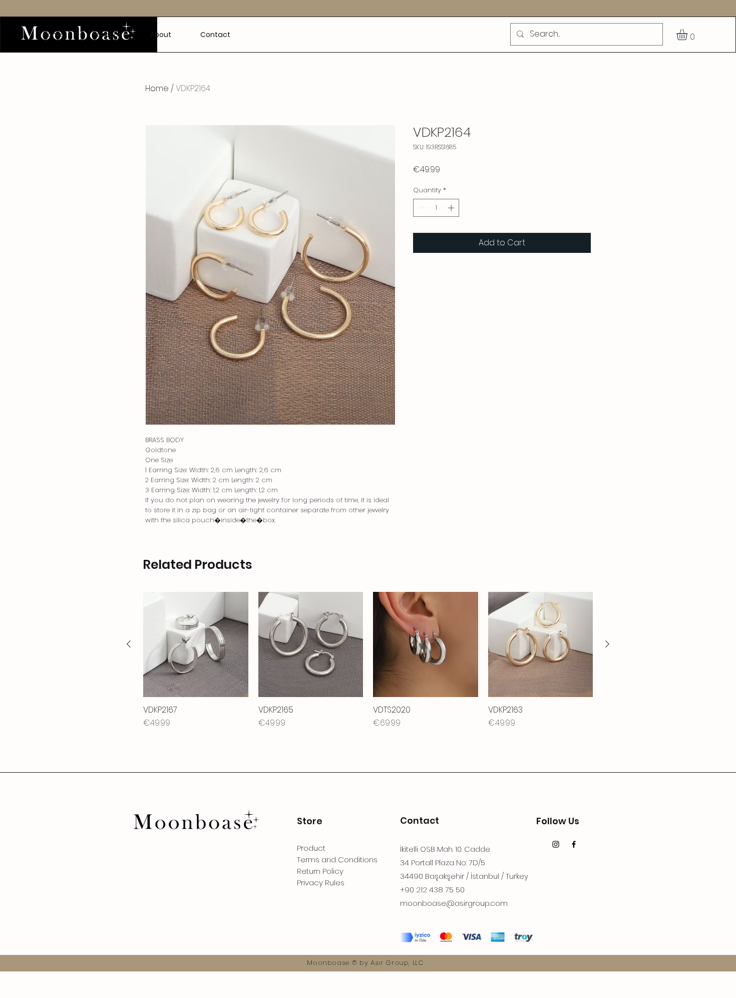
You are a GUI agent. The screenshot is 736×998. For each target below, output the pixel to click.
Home (157, 88)
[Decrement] (421, 207)
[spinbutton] (436, 207)
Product (311, 848)
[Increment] (452, 207)
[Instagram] (555, 844)
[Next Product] (607, 644)
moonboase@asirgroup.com (454, 903)
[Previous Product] (129, 644)
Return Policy (320, 871)
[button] (688, 34)
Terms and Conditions (337, 859)
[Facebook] (573, 844)
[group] (368, 660)
